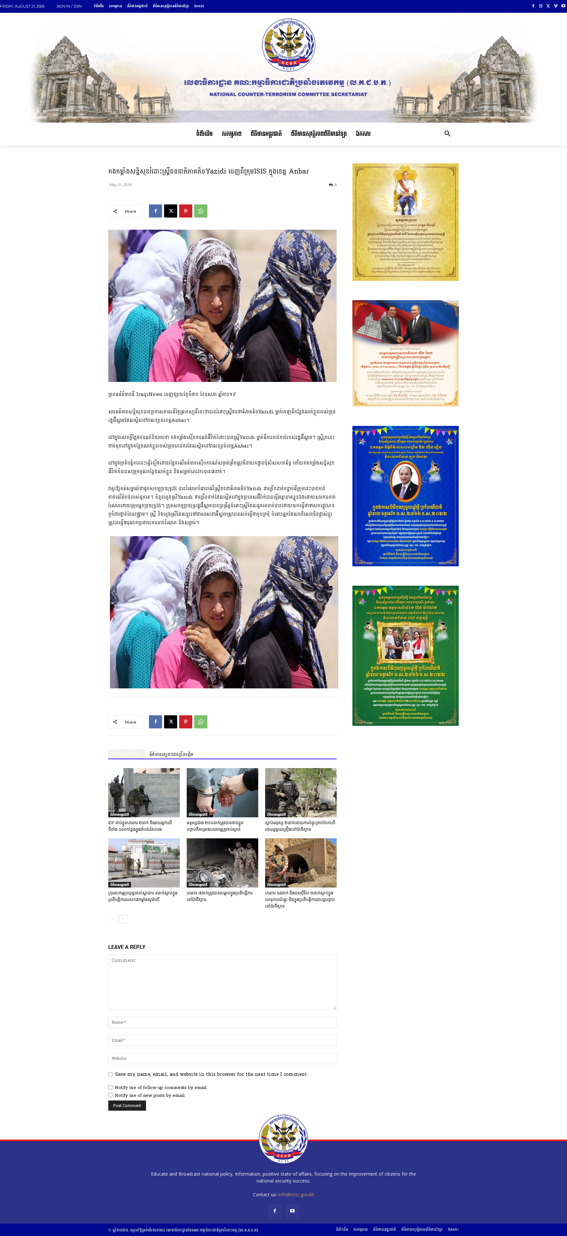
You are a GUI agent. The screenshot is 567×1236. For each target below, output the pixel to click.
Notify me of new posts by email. (150, 1096)
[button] (447, 134)
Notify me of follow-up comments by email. (161, 1088)
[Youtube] (563, 6)
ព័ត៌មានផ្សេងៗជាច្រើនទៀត (171, 754)
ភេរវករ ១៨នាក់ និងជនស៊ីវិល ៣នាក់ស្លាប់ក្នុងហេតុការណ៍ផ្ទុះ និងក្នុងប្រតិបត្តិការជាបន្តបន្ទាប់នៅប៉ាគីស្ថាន (300, 899)
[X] (548, 6)
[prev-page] (112, 919)
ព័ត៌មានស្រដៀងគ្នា (126, 754)
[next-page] (123, 919)
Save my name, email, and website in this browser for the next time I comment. (211, 1074)
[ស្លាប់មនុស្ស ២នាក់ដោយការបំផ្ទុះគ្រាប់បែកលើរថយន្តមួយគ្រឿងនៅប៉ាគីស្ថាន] (301, 792)
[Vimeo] (555, 6)
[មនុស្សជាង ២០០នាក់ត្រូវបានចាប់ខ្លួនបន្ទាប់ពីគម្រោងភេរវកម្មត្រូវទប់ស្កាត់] (222, 792)
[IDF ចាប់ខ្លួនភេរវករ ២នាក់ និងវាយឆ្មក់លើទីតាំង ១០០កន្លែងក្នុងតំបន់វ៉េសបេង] (144, 792)
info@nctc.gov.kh (296, 1194)
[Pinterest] (185, 211)
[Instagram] (541, 6)
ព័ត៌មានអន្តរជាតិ (119, 814)
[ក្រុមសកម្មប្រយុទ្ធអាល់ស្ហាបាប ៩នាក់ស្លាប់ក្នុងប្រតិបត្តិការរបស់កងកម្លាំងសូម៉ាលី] (144, 863)
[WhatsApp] (200, 211)
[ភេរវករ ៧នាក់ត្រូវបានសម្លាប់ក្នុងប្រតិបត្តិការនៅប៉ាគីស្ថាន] (222, 863)
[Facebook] (533, 6)
